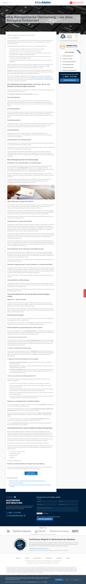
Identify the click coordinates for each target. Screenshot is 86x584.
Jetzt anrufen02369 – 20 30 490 (31, 473)
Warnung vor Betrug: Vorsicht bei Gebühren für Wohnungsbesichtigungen (27, 480)
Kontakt (27, 558)
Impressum (59, 558)
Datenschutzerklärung (32, 581)
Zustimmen (59, 579)
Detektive (9, 70)
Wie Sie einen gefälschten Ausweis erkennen (42, 77)
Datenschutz (49, 558)
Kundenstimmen (37, 558)
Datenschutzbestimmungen (53, 516)
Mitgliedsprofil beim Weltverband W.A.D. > (39, 548)
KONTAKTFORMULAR (70, 80)
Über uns (18, 558)
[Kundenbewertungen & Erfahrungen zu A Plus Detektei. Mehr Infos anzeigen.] (69, 41)
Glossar (68, 558)
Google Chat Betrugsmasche (16, 482)
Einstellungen (76, 579)
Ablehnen (67, 579)
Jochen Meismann (14, 37)
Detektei (34, 153)
